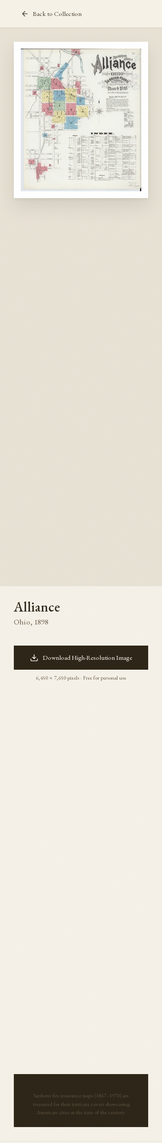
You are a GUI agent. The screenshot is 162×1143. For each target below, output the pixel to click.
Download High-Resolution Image (87, 657)
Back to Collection (57, 13)
